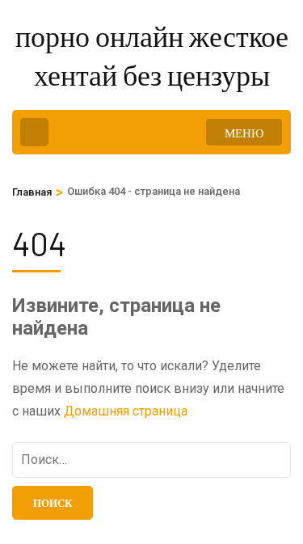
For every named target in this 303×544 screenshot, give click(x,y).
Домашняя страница (125, 411)
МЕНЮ (244, 132)
